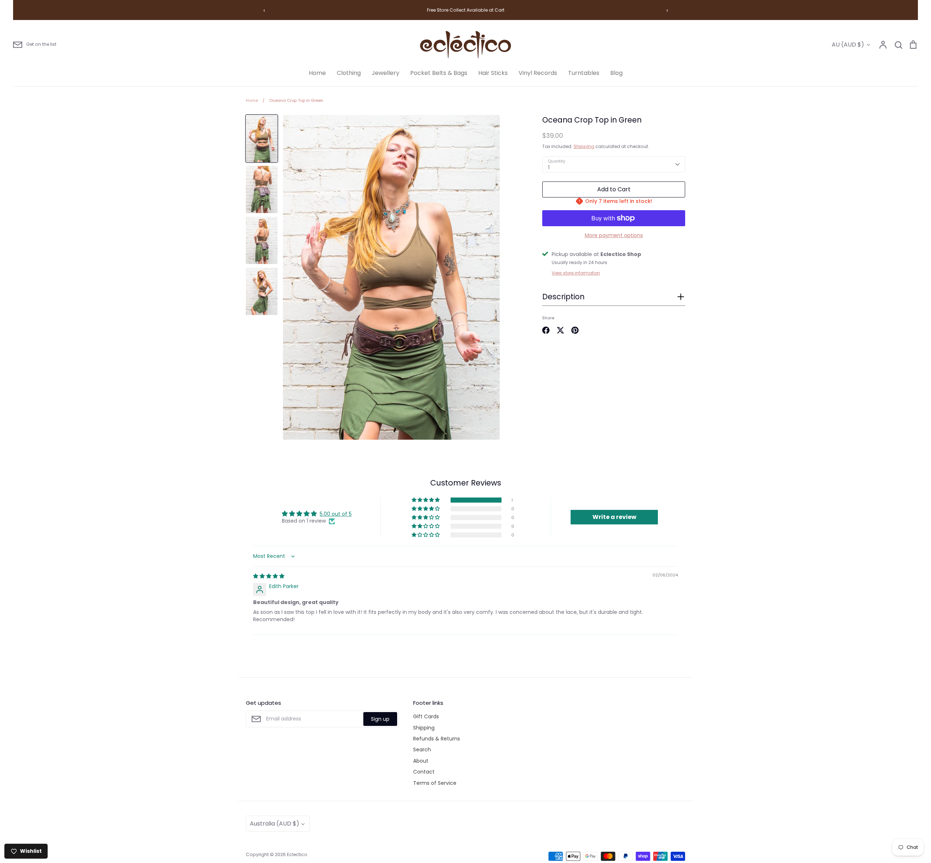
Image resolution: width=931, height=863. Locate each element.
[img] (268, 576)
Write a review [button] (614, 517)
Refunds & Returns (436, 738)
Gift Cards (426, 716)
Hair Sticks (493, 73)
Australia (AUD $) (274, 823)
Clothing (349, 73)
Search (422, 749)
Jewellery (385, 73)
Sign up (380, 719)
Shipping (584, 146)
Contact (424, 771)
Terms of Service (434, 783)
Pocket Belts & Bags (438, 73)
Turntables (583, 73)
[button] (613, 298)
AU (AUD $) (848, 44)
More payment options (614, 235)
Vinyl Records (538, 73)
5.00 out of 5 (336, 514)
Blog (616, 73)
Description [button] (563, 296)
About (420, 760)
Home (317, 73)
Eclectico (297, 854)
